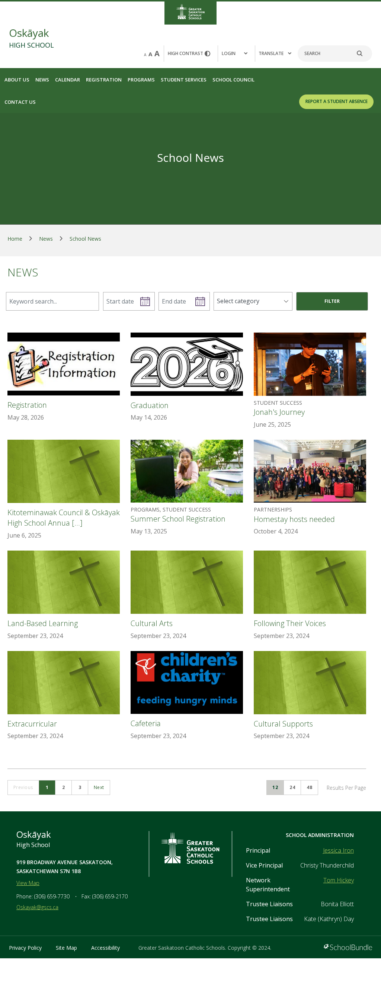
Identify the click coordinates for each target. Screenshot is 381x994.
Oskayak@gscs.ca (37, 907)
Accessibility (105, 947)
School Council (233, 79)
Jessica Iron (338, 850)
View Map (27, 882)
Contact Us (20, 102)
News (42, 79)
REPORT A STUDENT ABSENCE (336, 101)
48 (309, 787)
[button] (236, 53)
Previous (23, 787)
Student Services (183, 79)
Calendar (67, 79)
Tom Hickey (338, 880)
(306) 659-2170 (110, 896)
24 (292, 787)
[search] (363, 54)
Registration (104, 79)
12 (275, 787)
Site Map (66, 947)
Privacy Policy (25, 947)
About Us (16, 79)
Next (99, 787)
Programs (141, 79)
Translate (271, 53)
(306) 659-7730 (52, 896)
